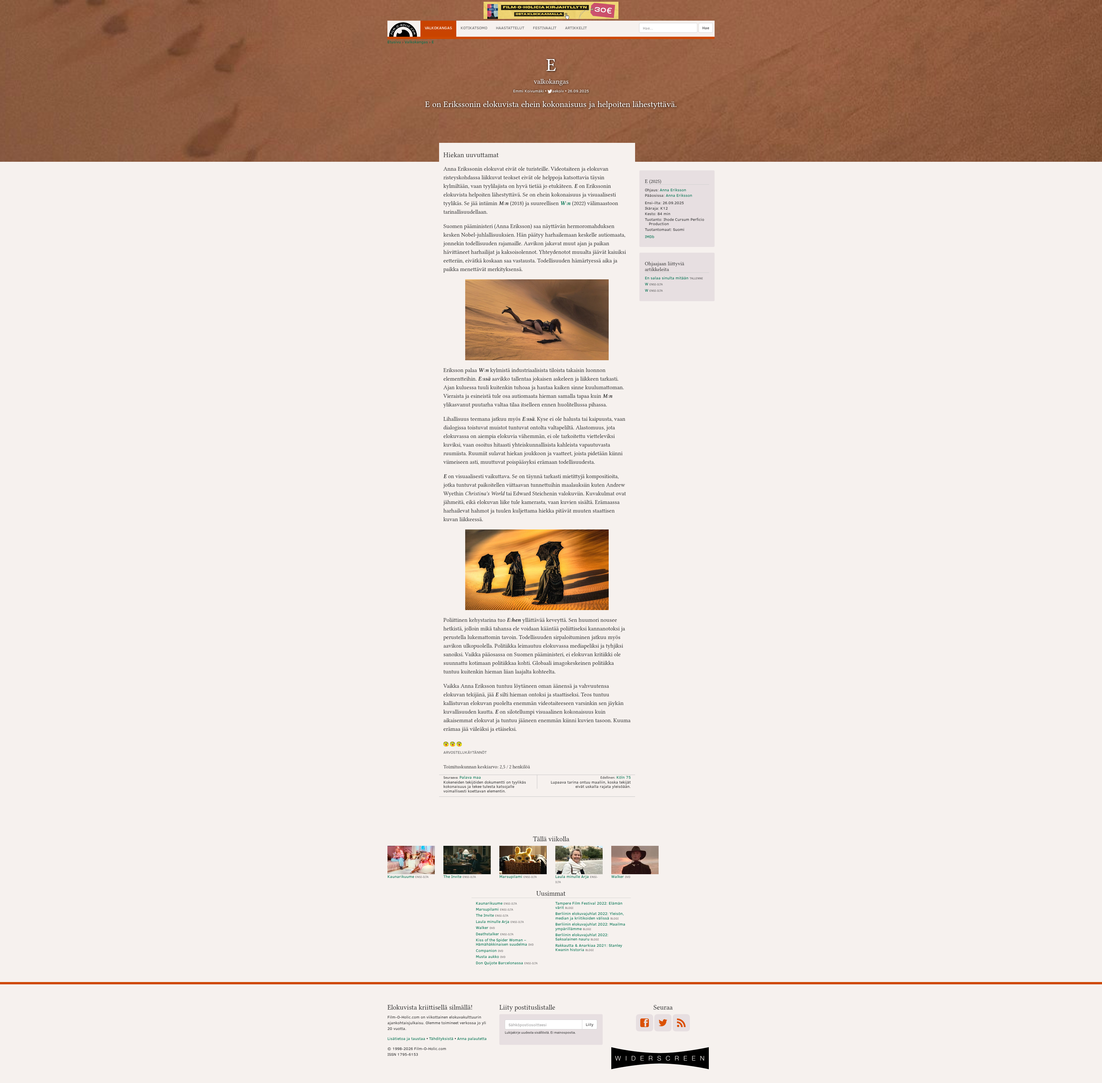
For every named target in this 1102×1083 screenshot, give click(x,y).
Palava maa (470, 777)
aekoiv (558, 91)
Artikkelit (576, 27)
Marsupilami (518, 876)
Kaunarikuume (407, 876)
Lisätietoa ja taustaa (406, 1038)
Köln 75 (623, 777)
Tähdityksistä (441, 1038)
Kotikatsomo (474, 27)
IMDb (649, 236)
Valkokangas (438, 27)
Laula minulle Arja (576, 879)
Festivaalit (544, 27)
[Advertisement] (551, 815)
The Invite (459, 876)
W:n (565, 203)
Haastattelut (510, 27)
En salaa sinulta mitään (674, 278)
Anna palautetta (472, 1038)
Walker (620, 876)
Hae (705, 27)
